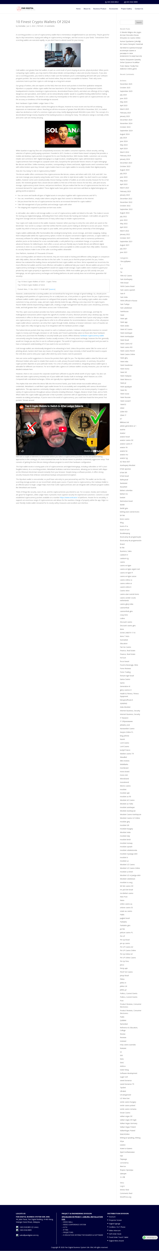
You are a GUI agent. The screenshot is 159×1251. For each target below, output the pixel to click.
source (52, 289)
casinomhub (124, 608)
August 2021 (124, 245)
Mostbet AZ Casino (127, 800)
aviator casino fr (126, 444)
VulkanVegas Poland (127, 1130)
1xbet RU (123, 390)
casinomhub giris (126, 611)
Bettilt (122, 505)
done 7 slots (124, 636)
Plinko (122, 979)
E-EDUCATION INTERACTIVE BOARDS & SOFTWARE (83, 1235)
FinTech (40, 26)
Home (78, 9)
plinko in (123, 983)
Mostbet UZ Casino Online (130, 868)
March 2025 (124, 109)
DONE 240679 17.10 (127, 633)
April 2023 (123, 184)
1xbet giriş (124, 358)
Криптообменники (127, 1152)
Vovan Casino (125, 1113)
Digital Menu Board (116, 1241)
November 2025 (126, 84)
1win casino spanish (127, 290)
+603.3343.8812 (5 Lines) (29, 1227)
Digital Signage (114, 1224)
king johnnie (124, 736)
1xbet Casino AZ (126, 344)
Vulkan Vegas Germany (128, 1123)
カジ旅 (122, 1177)
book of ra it (124, 530)
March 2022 (124, 231)
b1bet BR (123, 472)
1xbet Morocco (126, 379)
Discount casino (126, 622)
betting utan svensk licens (129, 512)
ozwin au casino (126, 911)
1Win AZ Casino (126, 276)
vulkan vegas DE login (128, 1120)
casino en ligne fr (126, 573)
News (122, 900)
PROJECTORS (68, 1232)
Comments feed (126, 1193)
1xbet (122, 315)
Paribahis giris (125, 925)
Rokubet (123, 1048)
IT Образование (126, 721)
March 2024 (124, 152)
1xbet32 (123, 404)
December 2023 (126, 163)
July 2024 (123, 138)
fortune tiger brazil (127, 676)
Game (122, 683)
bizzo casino (124, 519)
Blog (121, 522)
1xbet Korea (124, 369)
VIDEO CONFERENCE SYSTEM (74, 1224)
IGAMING (123, 703)
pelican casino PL (126, 932)
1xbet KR (123, 372)
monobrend (124, 782)
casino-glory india (126, 604)
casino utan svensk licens (129, 594)
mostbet (123, 789)
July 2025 (123, 95)
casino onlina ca (126, 580)
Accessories (113, 9)
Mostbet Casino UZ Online (130, 818)
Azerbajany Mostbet (127, 465)
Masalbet (123, 757)
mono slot (124, 775)
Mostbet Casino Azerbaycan (130, 814)
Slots (122, 1059)
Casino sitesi (124, 590)
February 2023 (125, 191)
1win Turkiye (124, 304)
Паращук (123, 1159)
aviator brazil (125, 437)
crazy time (124, 615)
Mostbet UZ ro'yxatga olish (130, 875)
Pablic (122, 914)
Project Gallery (126, 9)
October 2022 (125, 206)
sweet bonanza (126, 1080)
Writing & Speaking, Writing (130, 1138)
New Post (123, 897)
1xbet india (124, 361)
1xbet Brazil (124, 340)
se (121, 1052)
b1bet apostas (125, 469)
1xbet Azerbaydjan (127, 336)
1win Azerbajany (126, 279)
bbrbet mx (124, 494)
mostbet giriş (125, 822)
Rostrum (112, 1217)
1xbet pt (123, 383)
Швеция (123, 1173)
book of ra (124, 526)
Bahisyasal (124, 479)
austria (122, 429)
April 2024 (123, 148)
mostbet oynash (126, 847)
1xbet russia (124, 394)
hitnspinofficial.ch (126, 700)
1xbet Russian (125, 397)
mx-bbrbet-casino (126, 893)
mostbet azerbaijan (127, 807)
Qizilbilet (123, 1020)
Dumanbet (124, 640)
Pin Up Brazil (125, 940)
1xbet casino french (127, 351)
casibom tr (124, 555)
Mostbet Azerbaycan (128, 811)
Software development (128, 1073)
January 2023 (125, 195)
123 (121, 268)
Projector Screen (115, 1220)
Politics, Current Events (128, 993)
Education (123, 643)
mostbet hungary (126, 829)
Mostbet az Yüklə (126, 804)
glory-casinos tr (126, 690)
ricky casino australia (128, 1045)
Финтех (123, 1166)
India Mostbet (125, 707)
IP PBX (65, 1230)
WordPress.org (125, 1197)
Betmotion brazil (126, 501)
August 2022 (124, 213)
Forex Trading (125, 672)
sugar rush (124, 1077)
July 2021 (123, 249)
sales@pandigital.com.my (29, 1235)
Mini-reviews (124, 761)
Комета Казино (126, 1148)
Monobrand (124, 779)
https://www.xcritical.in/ (68, 497)
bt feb (122, 547)
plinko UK (123, 986)
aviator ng (124, 458)
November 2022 (126, 202)
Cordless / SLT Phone (117, 1227)
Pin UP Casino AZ (126, 947)
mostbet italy (125, 836)
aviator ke (123, 451)
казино (122, 1145)
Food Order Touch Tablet (118, 1237)
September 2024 (126, 130)
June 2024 (123, 141)
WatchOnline (125, 1134)
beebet (122, 497)
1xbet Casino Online (127, 354)
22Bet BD (123, 411)
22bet (122, 408)
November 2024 (126, 123)
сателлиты (124, 1163)
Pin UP (122, 936)
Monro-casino (125, 786)
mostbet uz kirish (126, 872)
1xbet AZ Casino (126, 329)
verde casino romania (128, 1109)
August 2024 (124, 134)
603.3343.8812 (113, 2)
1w (121, 272)
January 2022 (125, 234)
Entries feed (124, 1190)
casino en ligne (125, 565)
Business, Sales (126, 551)
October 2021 (125, 238)
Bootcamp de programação (130, 537)
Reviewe (123, 1037)
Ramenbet (124, 1024)
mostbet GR (124, 825)
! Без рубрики (125, 261)
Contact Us (139, 9)
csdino (122, 618)
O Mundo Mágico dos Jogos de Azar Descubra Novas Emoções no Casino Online (130, 35)
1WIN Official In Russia (128, 301)
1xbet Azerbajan (126, 333)
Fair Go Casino (125, 647)
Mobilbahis (124, 764)
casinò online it (125, 587)
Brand (122, 544)
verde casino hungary (128, 1102)
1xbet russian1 (125, 401)
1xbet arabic (124, 326)
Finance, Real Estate (127, 650)
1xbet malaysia (125, 376)
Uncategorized (125, 1095)
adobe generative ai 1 (128, 426)
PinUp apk (124, 968)
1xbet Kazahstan (126, 365)
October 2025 (125, 87)
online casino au (126, 904)
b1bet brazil (124, 476)
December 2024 (126, 120)
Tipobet (123, 1087)
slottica (122, 1066)
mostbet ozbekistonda (128, 850)
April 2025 (123, 105)
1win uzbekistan (126, 308)
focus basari (124, 661)
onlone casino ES (126, 907)
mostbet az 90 (125, 796)
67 (121, 419)
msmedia (21, 26)
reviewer (123, 1041)
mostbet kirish (125, 839)
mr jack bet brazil (126, 890)
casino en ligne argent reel (130, 569)
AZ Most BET (125, 462)
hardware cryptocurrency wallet (92, 335)
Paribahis (123, 922)
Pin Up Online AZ (126, 954)
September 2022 (126, 209)
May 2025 (123, 102)
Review (122, 1034)
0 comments (50, 26)
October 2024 (125, 127)
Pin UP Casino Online (128, 950)
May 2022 (123, 223)
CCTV (65, 1227)
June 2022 (123, 220)
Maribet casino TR (127, 754)
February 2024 (125, 155)
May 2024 (123, 145)
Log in (122, 1186)
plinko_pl (123, 990)
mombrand (124, 768)
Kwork (122, 739)
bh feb (122, 515)
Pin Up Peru (124, 961)
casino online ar (126, 583)
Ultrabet (123, 1091)
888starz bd (124, 422)
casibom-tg (124, 558)
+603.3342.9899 (26, 1230)
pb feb (122, 929)
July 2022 (123, 216)
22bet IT (123, 415)
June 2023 (123, 177)
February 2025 (125, 113)
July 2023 (123, 173)
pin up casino (125, 943)
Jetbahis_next (125, 725)
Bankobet (123, 483)
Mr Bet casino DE (126, 886)
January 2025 (125, 116)
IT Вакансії (124, 718)
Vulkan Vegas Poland (128, 1127)
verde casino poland (127, 1105)
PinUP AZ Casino (126, 972)
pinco (122, 965)
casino (122, 562)
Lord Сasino (124, 746)
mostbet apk (125, 793)
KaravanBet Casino (127, 728)
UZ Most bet (125, 1098)
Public (122, 1017)
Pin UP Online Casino (128, 957)
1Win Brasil (124, 283)
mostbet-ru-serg (126, 882)
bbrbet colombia (126, 490)
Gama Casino (125, 679)
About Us (87, 9)
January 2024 (125, 159)
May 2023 (123, 181)
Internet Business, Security (130, 711)
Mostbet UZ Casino (127, 864)
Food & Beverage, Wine (129, 665)
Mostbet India (125, 832)
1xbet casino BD (126, 347)
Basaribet (123, 487)
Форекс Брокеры (126, 1170)
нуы (121, 1156)
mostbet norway (126, 843)
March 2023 (124, 188)
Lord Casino (124, 743)
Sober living (124, 1070)
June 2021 (123, 252)
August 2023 (124, 170)
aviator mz (124, 454)
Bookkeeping (125, 533)
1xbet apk (123, 318)
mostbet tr (124, 857)
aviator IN (123, 447)
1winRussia (124, 311)
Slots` (122, 1062)
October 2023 (125, 166)
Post (121, 1000)
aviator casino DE (126, 440)
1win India (124, 297)
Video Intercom (115, 1230)
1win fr (122, 293)
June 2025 (123, 98)
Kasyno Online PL (126, 732)
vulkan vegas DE (126, 1116)
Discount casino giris (128, 625)
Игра (122, 1141)
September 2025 (126, 91)
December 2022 (126, 198)
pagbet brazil (125, 918)
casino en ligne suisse (128, 576)
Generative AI (125, 686)
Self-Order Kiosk (115, 1234)
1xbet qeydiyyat (126, 387)
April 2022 (123, 227)
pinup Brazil (124, 975)
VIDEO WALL (68, 1222)
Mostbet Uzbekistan (127, 879)
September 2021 (126, 241)
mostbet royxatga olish (128, 854)
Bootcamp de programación (130, 540)
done (122, 629)
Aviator (122, 433)
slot (121, 1055)
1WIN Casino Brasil (127, 286)
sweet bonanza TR (127, 1084)
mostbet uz (124, 861)
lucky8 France (125, 750)
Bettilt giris (124, 508)
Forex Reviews (125, 668)
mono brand (124, 771)
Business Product (99, 9)
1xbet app (123, 322)
